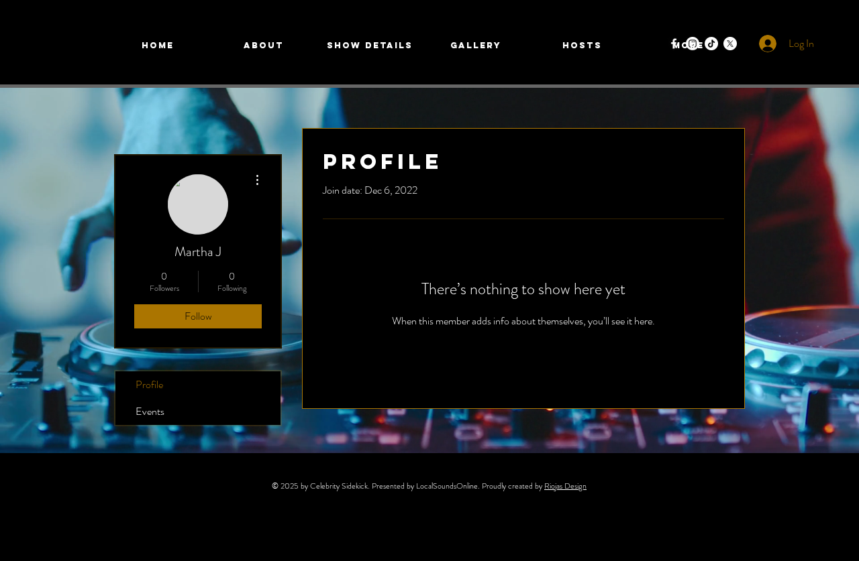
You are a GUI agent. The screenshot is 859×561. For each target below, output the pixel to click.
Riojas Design (565, 486)
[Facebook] (673, 43)
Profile (149, 384)
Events (150, 411)
